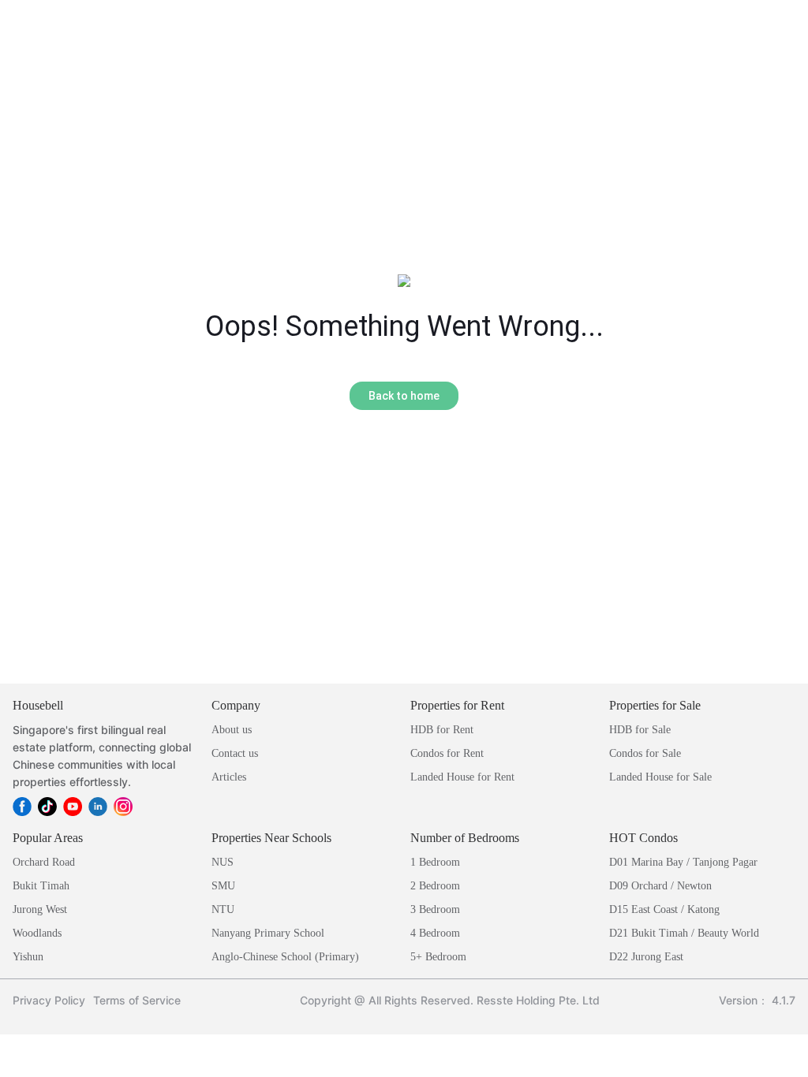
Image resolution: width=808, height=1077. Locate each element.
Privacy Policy (49, 1000)
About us (231, 730)
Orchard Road (44, 862)
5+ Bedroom (438, 957)
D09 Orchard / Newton (660, 886)
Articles (228, 777)
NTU (222, 909)
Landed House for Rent (462, 777)
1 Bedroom (435, 862)
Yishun (28, 957)
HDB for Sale (640, 730)
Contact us (234, 753)
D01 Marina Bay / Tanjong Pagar (683, 862)
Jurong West (40, 909)
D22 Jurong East (646, 957)
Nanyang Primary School (267, 933)
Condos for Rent (447, 753)
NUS (222, 862)
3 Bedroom (435, 909)
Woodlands (37, 933)
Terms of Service (137, 1000)
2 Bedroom (435, 886)
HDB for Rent (441, 730)
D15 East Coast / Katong (664, 909)
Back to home (404, 395)
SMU (223, 886)
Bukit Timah (41, 886)
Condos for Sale (645, 753)
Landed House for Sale (660, 777)
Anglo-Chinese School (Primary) (285, 957)
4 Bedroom (435, 933)
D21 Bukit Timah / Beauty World (684, 933)
